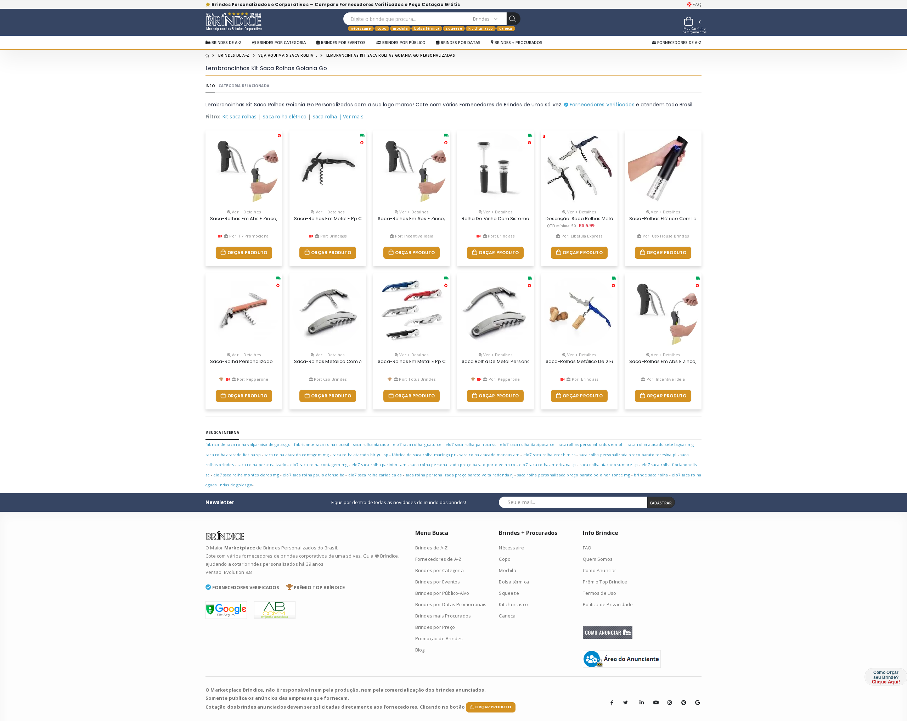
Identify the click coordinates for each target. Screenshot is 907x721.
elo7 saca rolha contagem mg (319, 464)
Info (210, 85)
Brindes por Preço (435, 627)
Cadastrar (661, 503)
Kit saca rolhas (239, 116)
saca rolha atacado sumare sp (609, 464)
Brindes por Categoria (281, 42)
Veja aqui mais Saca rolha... (287, 55)
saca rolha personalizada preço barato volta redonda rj (459, 474)
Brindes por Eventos (343, 42)
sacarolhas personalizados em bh (591, 444)
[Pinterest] (681, 697)
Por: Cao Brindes (330, 379)
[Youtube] (653, 697)
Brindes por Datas (460, 42)
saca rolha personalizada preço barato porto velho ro (462, 464)
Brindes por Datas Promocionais (451, 604)
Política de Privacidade (608, 604)
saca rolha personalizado (261, 464)
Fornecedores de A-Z (679, 42)
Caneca (505, 28)
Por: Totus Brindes (416, 379)
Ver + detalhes (246, 211)
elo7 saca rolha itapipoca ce (527, 444)
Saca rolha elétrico (284, 116)
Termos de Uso (599, 593)
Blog (420, 650)
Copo (382, 28)
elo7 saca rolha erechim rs (549, 454)
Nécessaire (361, 28)
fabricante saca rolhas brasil (321, 444)
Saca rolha (324, 116)
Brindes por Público (403, 42)
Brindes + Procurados (518, 42)
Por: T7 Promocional (249, 236)
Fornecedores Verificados (601, 104)
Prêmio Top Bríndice (605, 582)
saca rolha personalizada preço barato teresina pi (628, 454)
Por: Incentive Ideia (413, 236)
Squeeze (454, 28)
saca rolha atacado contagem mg (296, 454)
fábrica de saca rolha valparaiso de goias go (248, 444)
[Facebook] (611, 702)
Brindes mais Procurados (443, 616)
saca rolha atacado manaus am (489, 454)
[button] (692, 22)
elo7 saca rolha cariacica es (375, 474)
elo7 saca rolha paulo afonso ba (313, 474)
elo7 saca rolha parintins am (379, 464)
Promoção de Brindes (439, 638)
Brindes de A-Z (226, 42)
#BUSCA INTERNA (222, 432)
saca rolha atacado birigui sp (360, 454)
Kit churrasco (480, 28)
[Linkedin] (639, 697)
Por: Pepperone (252, 379)
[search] (513, 18)
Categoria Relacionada (244, 85)
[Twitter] (625, 702)
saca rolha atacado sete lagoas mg (660, 444)
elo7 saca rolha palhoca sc (470, 444)
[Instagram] (667, 697)
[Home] (207, 55)
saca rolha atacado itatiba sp (233, 454)
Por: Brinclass (333, 236)
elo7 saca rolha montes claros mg (246, 474)
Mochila (400, 28)
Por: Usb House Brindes (665, 236)
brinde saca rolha (651, 474)
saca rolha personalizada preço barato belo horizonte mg (573, 474)
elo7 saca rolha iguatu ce (417, 444)
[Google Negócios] (695, 697)
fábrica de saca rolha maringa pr (423, 454)
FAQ (697, 4)
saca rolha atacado (371, 444)
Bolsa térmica (427, 28)
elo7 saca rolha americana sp (547, 464)
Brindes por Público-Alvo (442, 593)
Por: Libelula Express (581, 236)
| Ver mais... (353, 116)
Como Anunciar (599, 570)
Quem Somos (598, 559)
